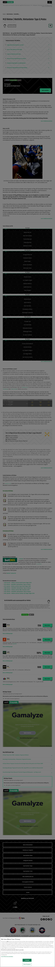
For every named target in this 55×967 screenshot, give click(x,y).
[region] (27, 952)
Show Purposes (27, 964)
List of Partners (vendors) (7, 956)
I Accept (27, 960)
